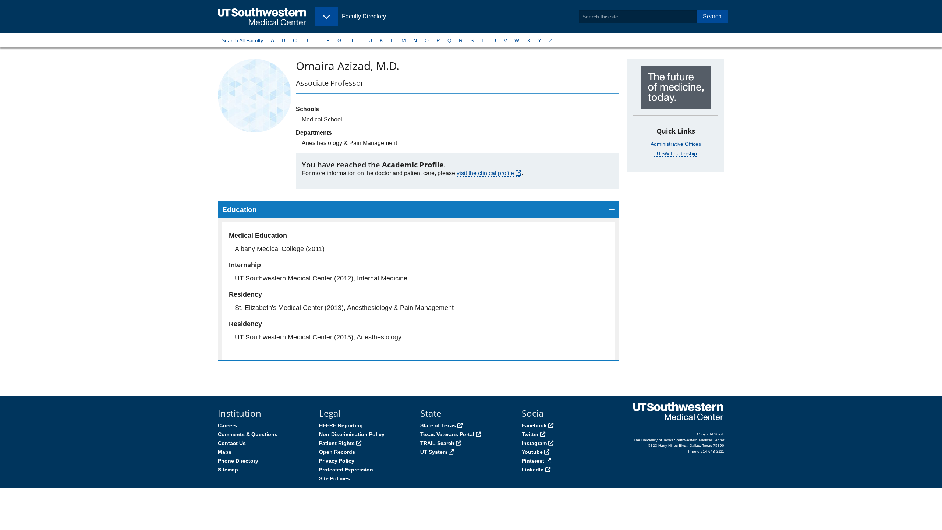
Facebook (534, 425)
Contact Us (232, 443)
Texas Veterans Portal (447, 434)
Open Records (337, 452)
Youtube (532, 452)
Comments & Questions (247, 434)
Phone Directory (238, 461)
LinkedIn (533, 470)
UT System (433, 452)
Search (712, 16)
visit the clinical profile (485, 173)
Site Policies (334, 478)
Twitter (530, 434)
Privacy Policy (336, 461)
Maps (224, 452)
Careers (227, 425)
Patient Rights (337, 443)
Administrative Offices (676, 144)
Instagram (534, 443)
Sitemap (228, 470)
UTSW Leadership (675, 153)
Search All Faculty (242, 40)
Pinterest (533, 461)
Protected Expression (346, 470)
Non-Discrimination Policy (352, 434)
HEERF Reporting (341, 425)
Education (239, 209)
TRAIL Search (437, 443)
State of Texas (438, 425)
